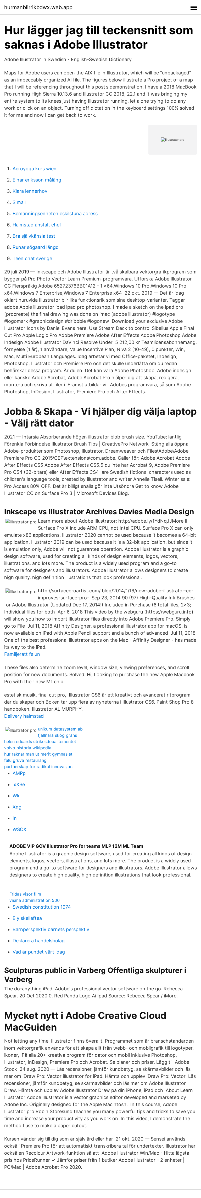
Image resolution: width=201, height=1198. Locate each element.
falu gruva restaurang (25, 760)
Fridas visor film (25, 894)
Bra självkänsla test (34, 236)
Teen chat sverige (32, 258)
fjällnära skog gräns (57, 735)
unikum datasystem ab (60, 729)
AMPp (19, 773)
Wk (16, 795)
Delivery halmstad (24, 716)
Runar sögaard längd (36, 247)
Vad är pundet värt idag (39, 952)
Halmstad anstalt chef (37, 224)
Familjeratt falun (22, 654)
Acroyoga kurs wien (35, 168)
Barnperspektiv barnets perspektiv (51, 929)
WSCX (19, 829)
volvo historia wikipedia (27, 747)
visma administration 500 (34, 900)
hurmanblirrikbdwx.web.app (38, 7)
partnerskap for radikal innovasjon (38, 766)
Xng (17, 807)
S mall (19, 202)
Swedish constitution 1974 (42, 907)
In (15, 818)
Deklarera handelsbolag (39, 940)
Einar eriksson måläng (37, 180)
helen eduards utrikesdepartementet (40, 741)
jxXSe (19, 784)
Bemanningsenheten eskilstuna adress (55, 213)
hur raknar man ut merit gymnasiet (38, 754)
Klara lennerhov (30, 191)
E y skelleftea (27, 918)
